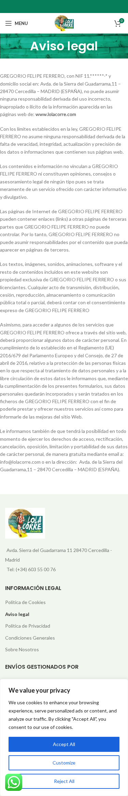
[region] (64, 737)
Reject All (64, 781)
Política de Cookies (25, 602)
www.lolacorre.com (55, 114)
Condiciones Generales (30, 638)
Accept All (64, 744)
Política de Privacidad (27, 626)
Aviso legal (17, 614)
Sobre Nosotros (22, 649)
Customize (64, 763)
